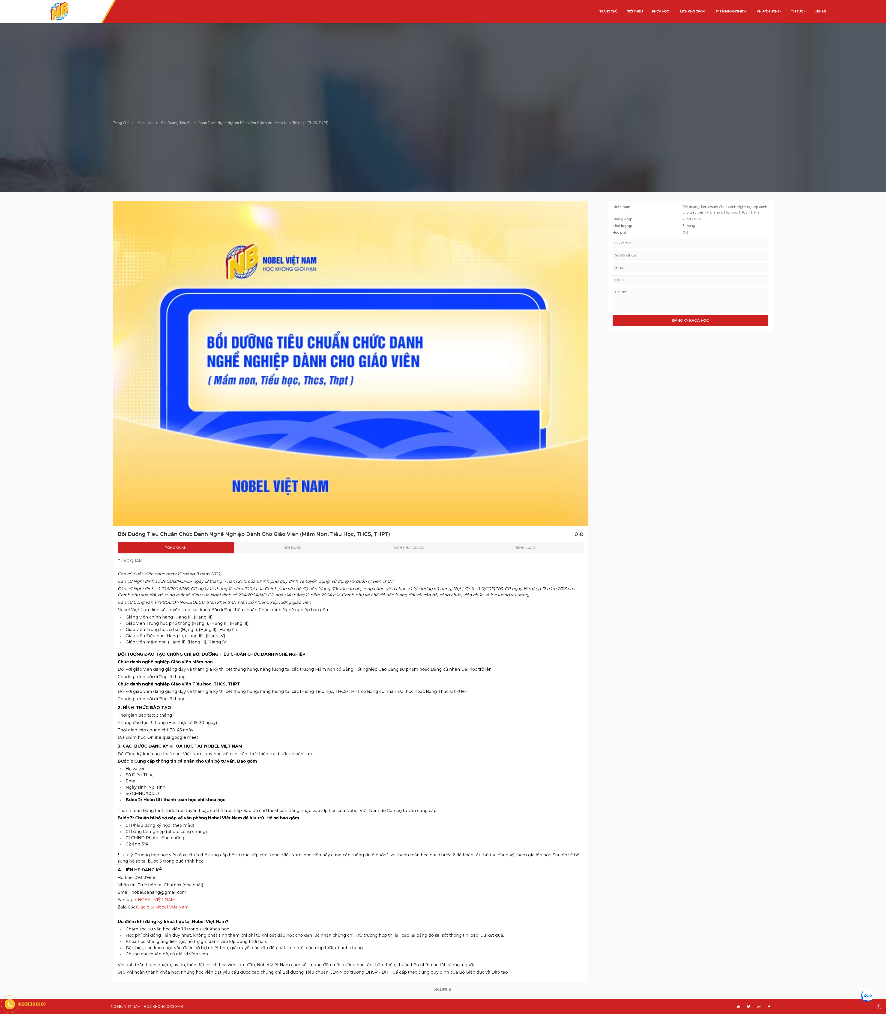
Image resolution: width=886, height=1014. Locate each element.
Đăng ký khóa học (690, 320)
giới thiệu (635, 11)
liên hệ (820, 11)
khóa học (660, 11)
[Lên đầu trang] (880, 1008)
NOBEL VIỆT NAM (156, 899)
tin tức (797, 11)
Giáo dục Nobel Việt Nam (162, 907)
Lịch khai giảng (692, 11)
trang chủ (608, 11)
